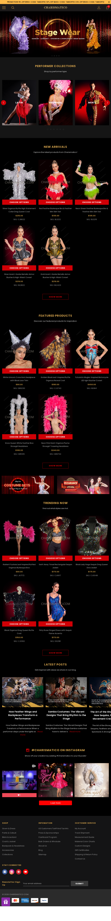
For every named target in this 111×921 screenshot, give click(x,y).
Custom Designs (82, 845)
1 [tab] (52, 55)
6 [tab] (63, 129)
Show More (55, 296)
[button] (28, 485)
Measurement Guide (84, 837)
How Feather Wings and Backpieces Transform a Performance (22, 715)
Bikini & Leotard (9, 837)
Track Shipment (82, 832)
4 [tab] (59, 55)
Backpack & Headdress (13, 845)
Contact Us (80, 858)
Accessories (8, 850)
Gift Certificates (82, 850)
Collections (7, 854)
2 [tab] (54, 55)
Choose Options (19, 202)
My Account (80, 828)
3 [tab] (56, 55)
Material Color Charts (85, 841)
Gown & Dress (8, 828)
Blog (40, 850)
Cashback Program (47, 837)
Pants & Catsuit (9, 832)
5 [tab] (60, 129)
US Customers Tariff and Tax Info (53, 828)
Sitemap (42, 854)
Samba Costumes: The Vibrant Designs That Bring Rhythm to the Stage (66, 715)
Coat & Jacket (8, 841)
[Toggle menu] (4, 7)
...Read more (74, 731)
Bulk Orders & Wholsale (49, 841)
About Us (42, 845)
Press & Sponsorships (48, 832)
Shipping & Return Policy (86, 854)
